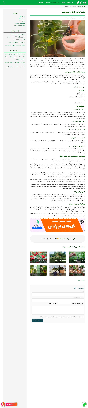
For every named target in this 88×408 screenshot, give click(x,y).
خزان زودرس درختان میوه (19, 40)
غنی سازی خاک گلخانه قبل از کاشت (17, 42)
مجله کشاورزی (55, 2)
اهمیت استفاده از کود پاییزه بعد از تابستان (15, 54)
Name (81, 291)
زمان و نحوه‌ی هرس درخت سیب (79, 260)
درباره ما (48, 2)
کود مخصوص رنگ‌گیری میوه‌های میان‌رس (15, 67)
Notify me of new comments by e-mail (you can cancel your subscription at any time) (61, 317)
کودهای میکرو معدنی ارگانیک (19, 25)
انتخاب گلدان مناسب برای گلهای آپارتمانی (59, 274)
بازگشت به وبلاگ (81, 280)
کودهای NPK (22, 16)
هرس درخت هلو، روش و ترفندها (60, 260)
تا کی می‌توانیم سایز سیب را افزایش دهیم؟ (15, 57)
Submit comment (37, 320)
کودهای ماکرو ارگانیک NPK (19, 23)
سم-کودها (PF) (22, 19)
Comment (81, 305)
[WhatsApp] (84, 404)
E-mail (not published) (78, 297)
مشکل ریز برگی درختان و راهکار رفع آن (16, 37)
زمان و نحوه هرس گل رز (42, 260)
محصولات (70, 2)
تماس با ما (40, 2)
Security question (53, 303)
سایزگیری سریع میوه (20, 59)
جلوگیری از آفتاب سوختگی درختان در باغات (15, 45)
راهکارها (64, 2)
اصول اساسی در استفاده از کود (18, 34)
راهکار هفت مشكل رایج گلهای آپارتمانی (40, 274)
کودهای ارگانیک (22, 21)
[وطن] (81, 3)
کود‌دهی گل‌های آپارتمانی (81, 274)
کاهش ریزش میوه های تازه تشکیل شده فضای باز (14, 63)
